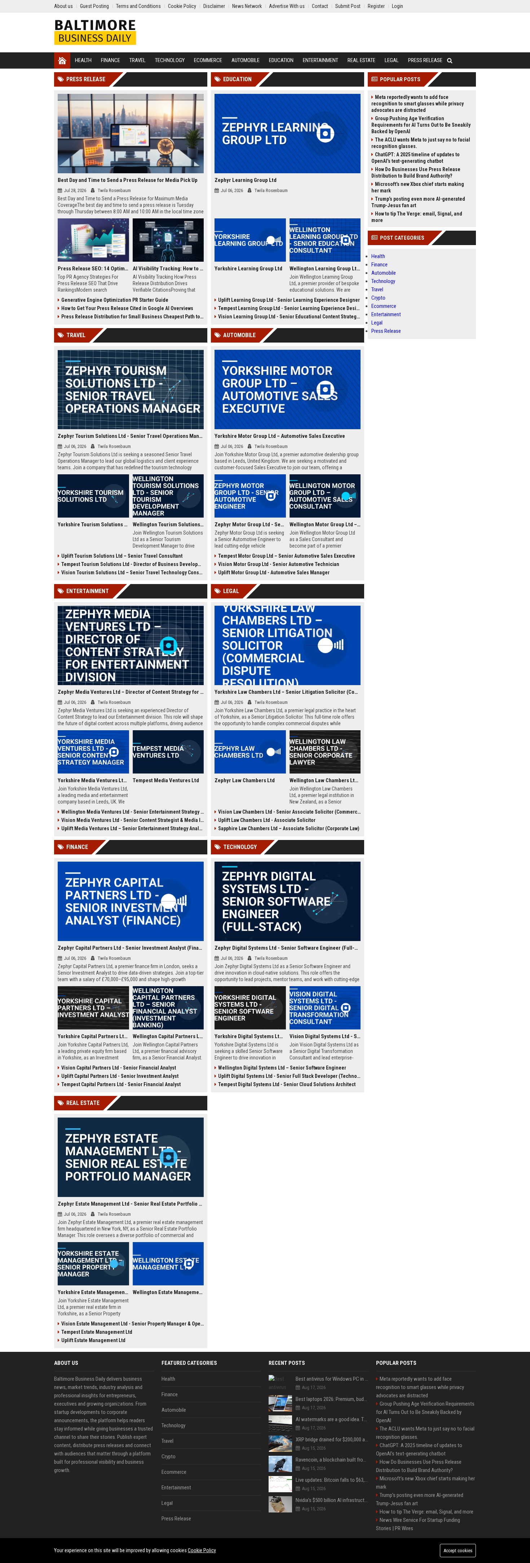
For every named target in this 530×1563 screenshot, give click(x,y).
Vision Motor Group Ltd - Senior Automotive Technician (278, 564)
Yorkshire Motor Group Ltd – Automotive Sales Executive (280, 436)
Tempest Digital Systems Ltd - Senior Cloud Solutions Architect (286, 1084)
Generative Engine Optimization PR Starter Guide (114, 300)
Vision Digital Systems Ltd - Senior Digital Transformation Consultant (325, 1036)
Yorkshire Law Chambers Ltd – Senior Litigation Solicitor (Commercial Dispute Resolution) (288, 692)
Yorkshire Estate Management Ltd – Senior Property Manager (93, 1292)
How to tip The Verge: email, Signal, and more (416, 217)
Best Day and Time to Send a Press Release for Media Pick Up (128, 180)
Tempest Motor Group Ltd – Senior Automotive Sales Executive (286, 556)
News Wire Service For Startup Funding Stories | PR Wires (418, 1524)
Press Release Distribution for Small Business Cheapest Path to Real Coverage (132, 316)
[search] (449, 60)
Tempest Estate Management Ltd (96, 1332)
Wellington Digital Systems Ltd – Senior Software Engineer (282, 1068)
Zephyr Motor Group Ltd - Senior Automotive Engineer (250, 524)
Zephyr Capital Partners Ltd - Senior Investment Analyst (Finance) (131, 948)
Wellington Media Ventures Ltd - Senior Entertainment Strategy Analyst (132, 812)
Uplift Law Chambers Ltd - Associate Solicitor (266, 820)
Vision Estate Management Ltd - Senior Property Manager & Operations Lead (132, 1324)
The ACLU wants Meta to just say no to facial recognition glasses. (420, 143)
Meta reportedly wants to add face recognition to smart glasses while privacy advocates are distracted (417, 103)
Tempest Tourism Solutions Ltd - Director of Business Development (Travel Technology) (132, 564)
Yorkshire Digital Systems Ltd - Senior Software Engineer (250, 1036)
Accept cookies (457, 1550)
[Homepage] (62, 60)
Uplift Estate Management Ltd (93, 1340)
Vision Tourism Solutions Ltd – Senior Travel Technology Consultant (132, 572)
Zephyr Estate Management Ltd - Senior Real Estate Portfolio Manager (131, 1204)
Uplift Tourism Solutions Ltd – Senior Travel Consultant (121, 556)
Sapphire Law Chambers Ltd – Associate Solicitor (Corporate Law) (288, 828)
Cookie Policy (202, 1550)
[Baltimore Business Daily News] (95, 32)
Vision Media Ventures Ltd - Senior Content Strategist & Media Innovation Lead (132, 820)
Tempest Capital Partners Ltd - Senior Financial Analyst (121, 1084)
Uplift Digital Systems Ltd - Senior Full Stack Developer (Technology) (289, 1076)
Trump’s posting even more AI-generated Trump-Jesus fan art (418, 202)
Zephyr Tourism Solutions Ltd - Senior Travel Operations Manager (131, 436)
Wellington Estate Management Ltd (168, 1292)
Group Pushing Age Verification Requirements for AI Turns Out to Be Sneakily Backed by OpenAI (421, 125)
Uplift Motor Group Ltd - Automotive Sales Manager (274, 572)
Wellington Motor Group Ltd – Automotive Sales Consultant (325, 524)
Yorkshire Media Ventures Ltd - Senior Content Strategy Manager (93, 780)
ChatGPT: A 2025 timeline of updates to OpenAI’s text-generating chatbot (415, 158)
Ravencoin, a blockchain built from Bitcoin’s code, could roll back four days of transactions (332, 1460)
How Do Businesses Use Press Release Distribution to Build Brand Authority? (415, 172)
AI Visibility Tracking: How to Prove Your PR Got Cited (168, 268)
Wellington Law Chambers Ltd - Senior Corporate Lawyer (325, 780)
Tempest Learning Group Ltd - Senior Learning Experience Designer (289, 308)
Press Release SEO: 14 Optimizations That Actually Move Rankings (93, 268)
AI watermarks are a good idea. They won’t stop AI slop (332, 1419)
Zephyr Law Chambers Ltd (245, 780)
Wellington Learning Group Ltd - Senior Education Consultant (325, 268)
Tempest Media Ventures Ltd (166, 780)
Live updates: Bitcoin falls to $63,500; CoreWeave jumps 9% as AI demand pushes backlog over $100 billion (332, 1480)
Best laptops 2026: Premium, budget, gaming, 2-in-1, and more (332, 1399)
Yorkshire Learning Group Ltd (248, 268)
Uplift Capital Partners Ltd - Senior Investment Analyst (119, 1076)
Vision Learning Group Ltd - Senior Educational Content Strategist (289, 316)
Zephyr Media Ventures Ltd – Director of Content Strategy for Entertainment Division (131, 692)
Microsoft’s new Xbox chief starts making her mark (417, 187)
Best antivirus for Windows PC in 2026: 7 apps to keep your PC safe (332, 1379)
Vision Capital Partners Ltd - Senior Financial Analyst (118, 1068)
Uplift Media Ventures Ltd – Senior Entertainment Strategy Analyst (132, 828)
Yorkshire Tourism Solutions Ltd (93, 524)
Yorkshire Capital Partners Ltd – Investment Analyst (93, 1036)
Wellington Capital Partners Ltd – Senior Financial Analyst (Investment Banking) (168, 1036)
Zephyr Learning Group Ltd (246, 180)
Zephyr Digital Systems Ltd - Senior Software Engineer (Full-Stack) (288, 948)
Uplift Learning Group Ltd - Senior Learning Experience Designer (289, 300)
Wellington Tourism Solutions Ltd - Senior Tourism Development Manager (168, 524)
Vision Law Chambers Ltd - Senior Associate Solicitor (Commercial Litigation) (289, 812)
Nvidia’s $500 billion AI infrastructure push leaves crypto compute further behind (332, 1500)
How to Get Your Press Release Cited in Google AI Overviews (127, 308)
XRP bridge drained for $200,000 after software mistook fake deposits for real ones (332, 1439)
